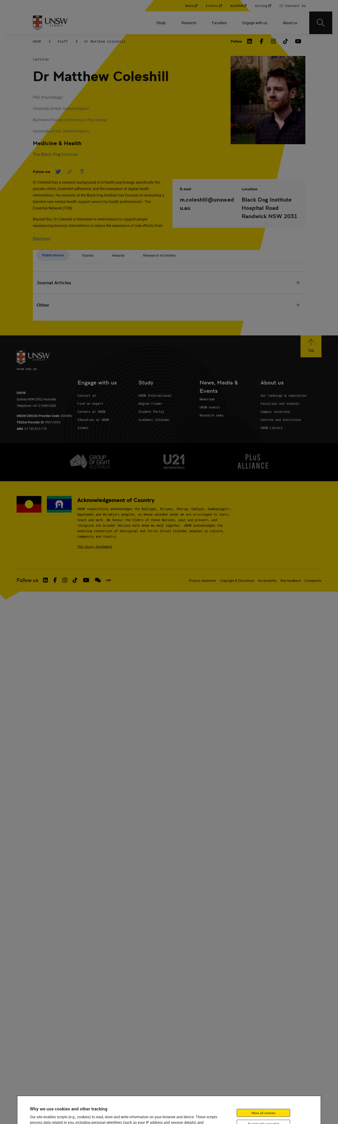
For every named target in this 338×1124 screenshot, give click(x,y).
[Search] (320, 23)
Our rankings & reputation (283, 395)
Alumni (83, 428)
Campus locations (275, 411)
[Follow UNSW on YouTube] (86, 580)
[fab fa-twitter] (58, 171)
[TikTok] (286, 41)
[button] (311, 346)
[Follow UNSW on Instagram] (64, 580)
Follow (236, 41)
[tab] (53, 255)
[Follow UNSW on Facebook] (55, 580)
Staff (62, 41)
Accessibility (267, 580)
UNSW (37, 41)
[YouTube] (298, 41)
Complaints (313, 580)
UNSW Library (272, 428)
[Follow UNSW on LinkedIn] (45, 580)
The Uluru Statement (94, 546)
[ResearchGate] (70, 171)
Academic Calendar (154, 419)
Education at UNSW (93, 419)
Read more (41, 238)
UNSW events (210, 407)
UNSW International (155, 395)
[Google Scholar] (82, 171)
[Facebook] (262, 41)
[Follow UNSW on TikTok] (75, 580)
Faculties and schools (280, 403)
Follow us (27, 580)
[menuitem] (161, 22)
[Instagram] (274, 41)
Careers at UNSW (91, 411)
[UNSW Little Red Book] (108, 580)
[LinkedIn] (250, 41)
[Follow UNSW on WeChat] (98, 580)
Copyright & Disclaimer (237, 580)
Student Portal (151, 411)
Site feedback (290, 580)
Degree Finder (150, 403)
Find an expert (90, 403)
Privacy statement (202, 580)
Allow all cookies (263, 1113)
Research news (211, 415)
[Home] (50, 22)
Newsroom (207, 399)
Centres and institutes (281, 419)
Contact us (86, 395)
